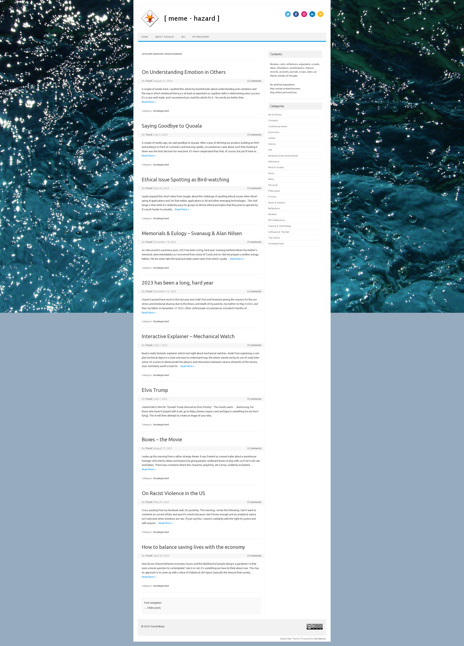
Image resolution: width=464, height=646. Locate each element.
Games (272, 138)
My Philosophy (200, 37)
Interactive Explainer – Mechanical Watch (188, 336)
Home (145, 37)
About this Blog (164, 37)
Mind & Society (276, 167)
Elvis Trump (155, 390)
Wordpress (320, 638)
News (271, 179)
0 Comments (254, 80)
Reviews (272, 214)
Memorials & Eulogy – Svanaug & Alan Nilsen (192, 233)
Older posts (152, 607)
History (272, 144)
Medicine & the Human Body (283, 155)
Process (272, 196)
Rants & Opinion (276, 202)
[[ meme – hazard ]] (199, 26)
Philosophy (274, 191)
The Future (274, 237)
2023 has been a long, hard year (178, 282)
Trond (148, 80)
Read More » (149, 101)
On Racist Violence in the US (173, 493)
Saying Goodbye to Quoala (172, 126)
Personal (272, 185)
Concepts (273, 120)
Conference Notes (277, 126)
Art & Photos (275, 114)
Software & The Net (278, 232)
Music (271, 173)
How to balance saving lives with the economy (193, 547)
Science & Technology (279, 226)
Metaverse (273, 161)
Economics (273, 132)
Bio (183, 37)
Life (270, 149)
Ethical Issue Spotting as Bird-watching (185, 179)
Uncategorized (161, 111)
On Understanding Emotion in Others (184, 72)
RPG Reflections (276, 220)
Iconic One (285, 638)
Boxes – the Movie (162, 439)
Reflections (274, 208)
